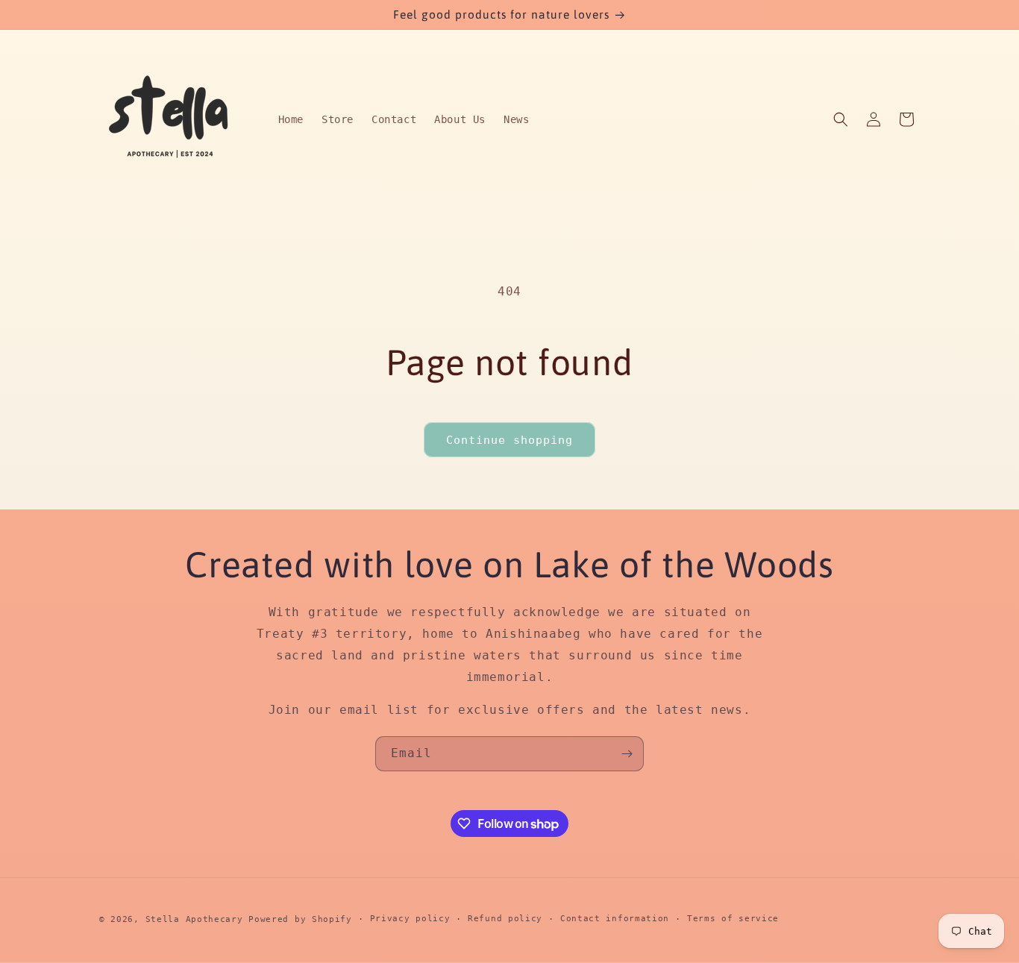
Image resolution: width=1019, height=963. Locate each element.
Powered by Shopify (300, 919)
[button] (840, 119)
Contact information (614, 918)
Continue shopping (509, 440)
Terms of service (733, 918)
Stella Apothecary (194, 919)
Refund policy (505, 918)
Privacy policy (410, 918)
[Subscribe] (626, 753)
